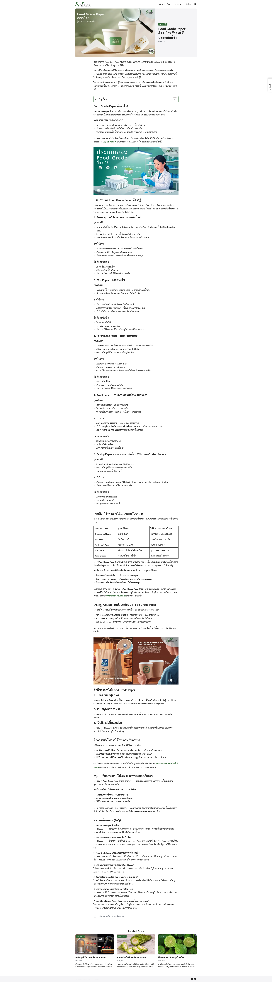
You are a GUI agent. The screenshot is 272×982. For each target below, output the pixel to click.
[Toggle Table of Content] (173, 99)
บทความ (178, 4)
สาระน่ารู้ (99, 916)
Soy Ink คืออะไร (109, 141)
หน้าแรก (162, 4)
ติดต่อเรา (189, 4)
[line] (195, 979)
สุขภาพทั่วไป (163, 24)
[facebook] (192, 979)
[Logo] (83, 4)
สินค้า (169, 4)
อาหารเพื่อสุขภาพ (118, 916)
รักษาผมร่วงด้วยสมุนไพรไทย (171, 957)
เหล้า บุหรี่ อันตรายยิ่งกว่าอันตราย (90, 957)
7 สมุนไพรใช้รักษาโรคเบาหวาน (131, 957)
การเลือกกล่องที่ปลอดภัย (116, 595)
